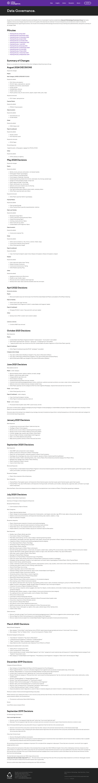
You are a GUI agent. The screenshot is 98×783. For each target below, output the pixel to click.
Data (51, 3)
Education (71, 3)
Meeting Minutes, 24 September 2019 (19, 54)
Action (64, 3)
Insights (58, 3)
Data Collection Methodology (70, 772)
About (78, 3)
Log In (87, 3)
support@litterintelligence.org (25, 777)
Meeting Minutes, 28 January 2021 (18, 46)
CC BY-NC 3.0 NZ (76, 776)
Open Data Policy (81, 772)
